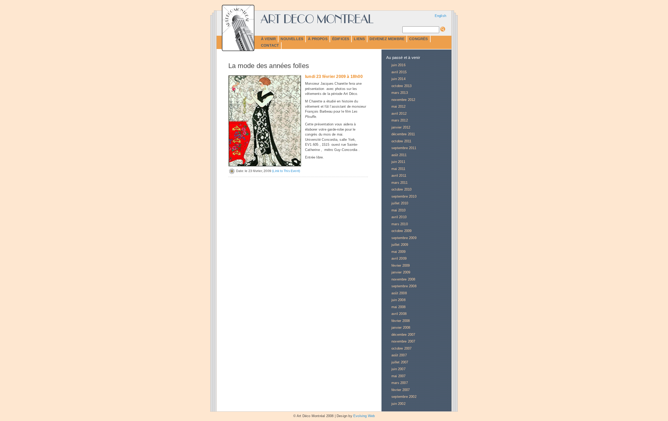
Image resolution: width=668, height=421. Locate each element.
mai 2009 (398, 252)
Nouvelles (292, 39)
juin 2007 (398, 369)
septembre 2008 (403, 286)
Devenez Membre (386, 39)
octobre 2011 (401, 141)
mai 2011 (398, 169)
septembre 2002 (403, 397)
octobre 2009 (401, 231)
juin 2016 (398, 65)
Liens (359, 39)
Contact (270, 45)
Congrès (418, 39)
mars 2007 (399, 383)
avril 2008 (399, 314)
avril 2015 (399, 72)
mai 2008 (398, 307)
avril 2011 (398, 176)
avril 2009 (399, 258)
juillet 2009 (399, 245)
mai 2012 (398, 106)
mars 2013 (399, 93)
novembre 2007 (403, 341)
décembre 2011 (403, 134)
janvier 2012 (400, 127)
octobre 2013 (401, 86)
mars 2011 (399, 183)
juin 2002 (398, 404)
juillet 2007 (399, 362)
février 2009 (400, 265)
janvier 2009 (400, 272)
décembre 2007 (403, 335)
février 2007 (400, 390)
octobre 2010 (401, 189)
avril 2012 (399, 113)
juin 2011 (398, 162)
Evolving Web (364, 416)
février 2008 (400, 321)
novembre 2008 (403, 279)
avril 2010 (399, 217)
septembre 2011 (403, 148)
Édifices (340, 39)
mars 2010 (399, 224)
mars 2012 (399, 120)
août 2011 (399, 155)
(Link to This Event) (286, 171)
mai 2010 (398, 210)
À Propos (317, 39)
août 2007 (399, 355)
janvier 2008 (400, 328)
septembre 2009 (403, 238)
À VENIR (268, 39)
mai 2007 (398, 376)
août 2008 (399, 293)
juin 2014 (398, 79)
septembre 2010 (403, 196)
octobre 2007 (401, 348)
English (440, 16)
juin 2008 (398, 300)
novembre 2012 (403, 100)
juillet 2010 (399, 203)
